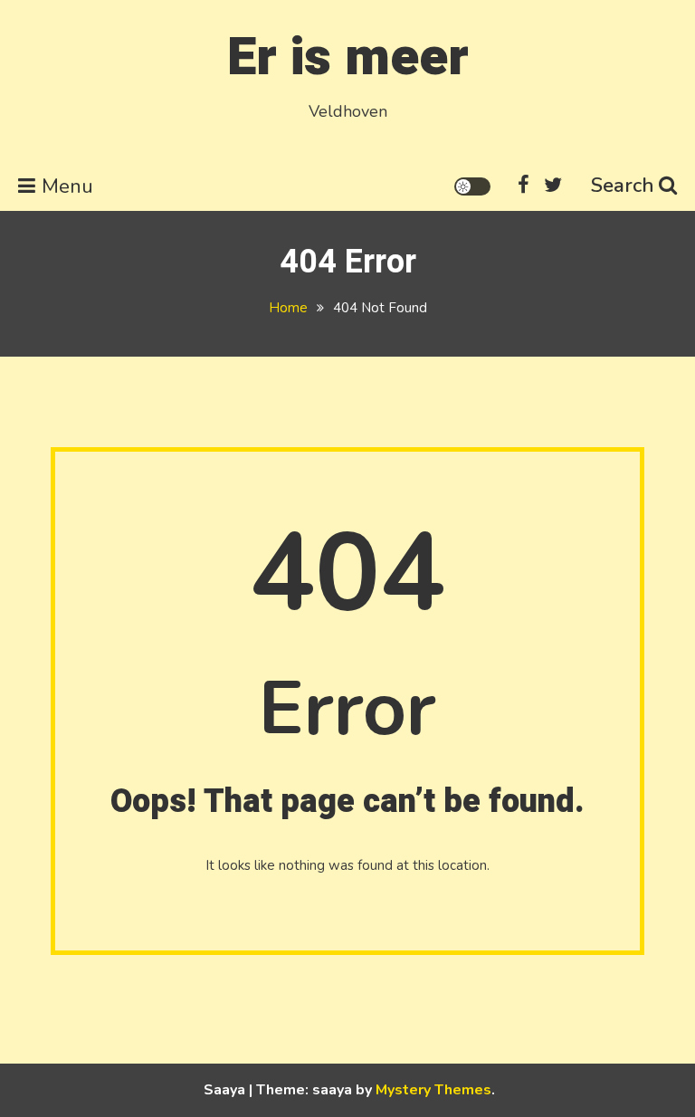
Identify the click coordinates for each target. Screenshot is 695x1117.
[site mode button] (472, 186)
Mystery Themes (433, 1090)
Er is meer (348, 57)
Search (622, 185)
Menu (67, 186)
